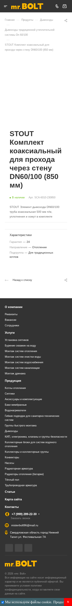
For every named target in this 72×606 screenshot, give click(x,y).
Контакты (12, 507)
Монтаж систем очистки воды (23, 356)
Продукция (13, 380)
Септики (10, 393)
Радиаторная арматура (19, 468)
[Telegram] (9, 548)
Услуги (10, 332)
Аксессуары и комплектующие (23, 399)
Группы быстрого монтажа (20, 425)
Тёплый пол (12, 479)
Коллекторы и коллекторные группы (27, 451)
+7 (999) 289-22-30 (24, 514)
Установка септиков (17, 339)
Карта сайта (13, 499)
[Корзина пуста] (64, 6)
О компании (13, 307)
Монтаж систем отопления (21, 351)
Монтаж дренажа (15, 373)
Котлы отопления (15, 388)
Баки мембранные (16, 404)
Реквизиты (11, 314)
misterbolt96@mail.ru (24, 525)
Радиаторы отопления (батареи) (24, 474)
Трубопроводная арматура (21, 485)
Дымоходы (11, 431)
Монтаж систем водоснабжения (24, 362)
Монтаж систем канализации (22, 367)
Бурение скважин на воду (20, 345)
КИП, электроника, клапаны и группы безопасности (36, 436)
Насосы (9, 462)
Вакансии (10, 319)
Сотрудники (12, 325)
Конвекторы (12, 457)
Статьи (10, 491)
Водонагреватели (15, 410)
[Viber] (19, 548)
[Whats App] (28, 548)
